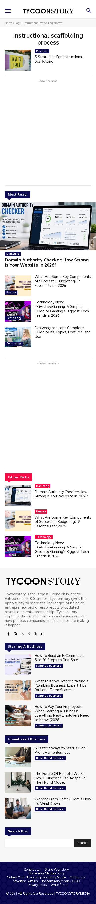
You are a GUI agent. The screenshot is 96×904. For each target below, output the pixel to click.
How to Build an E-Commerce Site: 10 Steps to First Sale (59, 657)
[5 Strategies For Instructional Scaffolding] (18, 60)
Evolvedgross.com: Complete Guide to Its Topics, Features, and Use (63, 332)
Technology (13, 318)
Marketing (12, 253)
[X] (35, 634)
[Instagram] (15, 634)
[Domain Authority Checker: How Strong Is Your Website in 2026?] (48, 226)
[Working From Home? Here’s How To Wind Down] (18, 808)
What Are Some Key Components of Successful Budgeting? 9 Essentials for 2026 (63, 281)
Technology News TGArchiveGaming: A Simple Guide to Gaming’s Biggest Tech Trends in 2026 (62, 309)
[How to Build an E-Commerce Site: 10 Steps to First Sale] (18, 664)
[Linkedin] (22, 634)
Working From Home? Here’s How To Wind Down (63, 801)
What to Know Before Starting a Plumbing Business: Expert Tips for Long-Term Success (61, 685)
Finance (11, 292)
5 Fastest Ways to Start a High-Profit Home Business (61, 750)
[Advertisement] (48, 131)
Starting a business (48, 665)
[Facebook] (8, 634)
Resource (42, 51)
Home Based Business (50, 758)
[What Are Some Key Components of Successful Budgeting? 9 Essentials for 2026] (18, 285)
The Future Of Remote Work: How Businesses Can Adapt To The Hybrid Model (60, 778)
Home (8, 23)
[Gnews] (42, 634)
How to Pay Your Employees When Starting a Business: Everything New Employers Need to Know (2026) (62, 713)
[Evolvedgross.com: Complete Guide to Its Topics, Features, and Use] (18, 337)
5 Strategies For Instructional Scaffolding (59, 59)
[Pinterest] (29, 634)
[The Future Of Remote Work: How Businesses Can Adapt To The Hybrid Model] (18, 782)
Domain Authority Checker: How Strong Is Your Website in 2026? (47, 262)
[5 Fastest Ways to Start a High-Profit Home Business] (18, 757)
